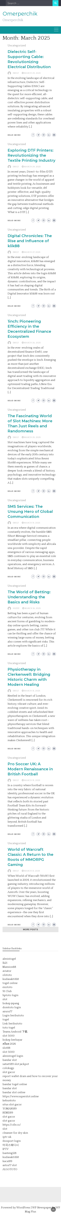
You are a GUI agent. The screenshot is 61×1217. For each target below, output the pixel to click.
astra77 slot (10, 1165)
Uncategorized (17, 45)
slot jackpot (21, 1064)
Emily (16, 73)
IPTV (5, 1149)
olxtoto (7, 975)
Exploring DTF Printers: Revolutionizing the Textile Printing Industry (31, 155)
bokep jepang (11, 1003)
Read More (14, 135)
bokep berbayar (12, 1039)
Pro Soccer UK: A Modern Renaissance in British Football (30, 769)
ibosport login (12, 1140)
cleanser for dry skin (15, 1132)
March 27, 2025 (32, 252)
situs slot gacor (12, 1104)
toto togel (9, 1027)
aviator (7, 970)
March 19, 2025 (32, 523)
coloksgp (8, 1068)
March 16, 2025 (33, 608)
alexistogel (9, 958)
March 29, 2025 (32, 73)
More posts (30, 929)
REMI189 (8, 1112)
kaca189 (7, 1161)
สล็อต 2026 (9, 1043)
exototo (7, 987)
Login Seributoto (13, 1015)
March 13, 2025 (32, 871)
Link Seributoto (12, 1023)
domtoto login (12, 1007)
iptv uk (7, 1136)
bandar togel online (15, 1084)
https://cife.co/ (12, 1124)
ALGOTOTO (10, 1169)
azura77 (7, 1011)
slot (5, 999)
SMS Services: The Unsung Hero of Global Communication (30, 511)
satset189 (8, 1064)
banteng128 (9, 1153)
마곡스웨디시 (11, 1145)
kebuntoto (9, 1100)
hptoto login (10, 995)
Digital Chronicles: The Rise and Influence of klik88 (30, 241)
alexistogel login (13, 1055)
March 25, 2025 (32, 437)
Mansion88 (9, 966)
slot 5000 (9, 1035)
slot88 (6, 1047)
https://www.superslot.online (21, 1096)
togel (6, 1019)
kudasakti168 (11, 979)
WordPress (23, 1207)
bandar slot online (14, 1092)
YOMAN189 (10, 1108)
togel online (10, 983)
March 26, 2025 (32, 343)
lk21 (5, 962)
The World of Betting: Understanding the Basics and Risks (29, 597)
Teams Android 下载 (15, 1031)
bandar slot (10, 1060)
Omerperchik (20, 13)
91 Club (7, 991)
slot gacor (9, 1072)
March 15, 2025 (32, 691)
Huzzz (16, 608)
